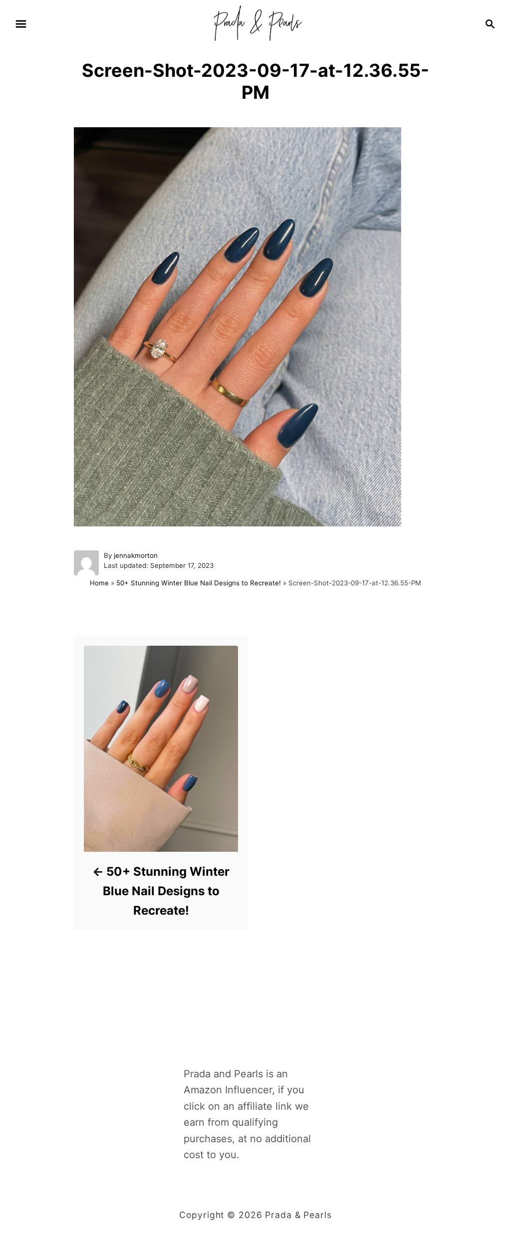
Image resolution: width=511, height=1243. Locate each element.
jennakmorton (136, 555)
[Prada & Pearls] (255, 23)
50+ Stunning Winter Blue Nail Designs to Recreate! (198, 583)
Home (99, 583)
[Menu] (21, 24)
